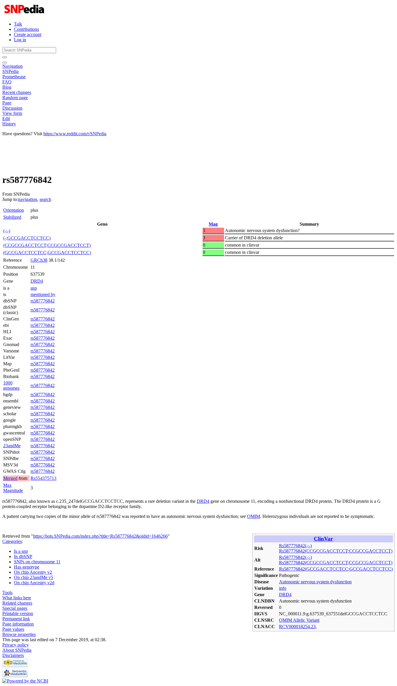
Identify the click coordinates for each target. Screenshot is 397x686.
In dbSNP (23, 556)
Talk (18, 24)
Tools (7, 592)
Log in (20, 39)
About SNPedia (16, 650)
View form (12, 113)
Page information (18, 623)
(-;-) (6, 230)
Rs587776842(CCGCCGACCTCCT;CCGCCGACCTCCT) (335, 550)
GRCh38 (39, 260)
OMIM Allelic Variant (299, 620)
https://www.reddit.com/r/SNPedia (74, 133)
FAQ (7, 81)
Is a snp (21, 551)
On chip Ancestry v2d (34, 582)
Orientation (13, 210)
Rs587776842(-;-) (295, 545)
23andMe (12, 445)
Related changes (17, 603)
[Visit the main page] (24, 14)
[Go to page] (4, 57)
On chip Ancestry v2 (33, 572)
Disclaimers (13, 655)
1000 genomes (11, 385)
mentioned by (43, 294)
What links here (16, 597)
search (45, 199)
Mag (213, 224)
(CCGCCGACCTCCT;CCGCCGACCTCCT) (47, 245)
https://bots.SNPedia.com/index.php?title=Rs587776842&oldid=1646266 (100, 536)
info (282, 588)
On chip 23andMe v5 (33, 577)
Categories (12, 541)
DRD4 (37, 281)
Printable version (17, 613)
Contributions (26, 29)
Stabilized (12, 217)
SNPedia (10, 71)
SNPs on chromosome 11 (37, 561)
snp (34, 288)
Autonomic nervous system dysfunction (315, 581)
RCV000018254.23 (297, 626)
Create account (27, 34)
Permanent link (16, 618)
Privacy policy (15, 644)
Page (6, 102)
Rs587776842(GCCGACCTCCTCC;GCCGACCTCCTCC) (336, 568)
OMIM (253, 516)
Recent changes (16, 92)
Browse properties (19, 634)
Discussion (12, 108)
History (9, 123)
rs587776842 (43, 300)
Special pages (14, 608)
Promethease (14, 76)
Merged (10, 478)
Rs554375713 (43, 478)
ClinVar (323, 539)
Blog (6, 87)
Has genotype (26, 566)
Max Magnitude (13, 488)
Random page (15, 97)
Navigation (12, 66)
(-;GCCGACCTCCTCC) (27, 238)
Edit (6, 118)
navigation (27, 199)
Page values (13, 629)
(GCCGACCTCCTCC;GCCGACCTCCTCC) (47, 252)
